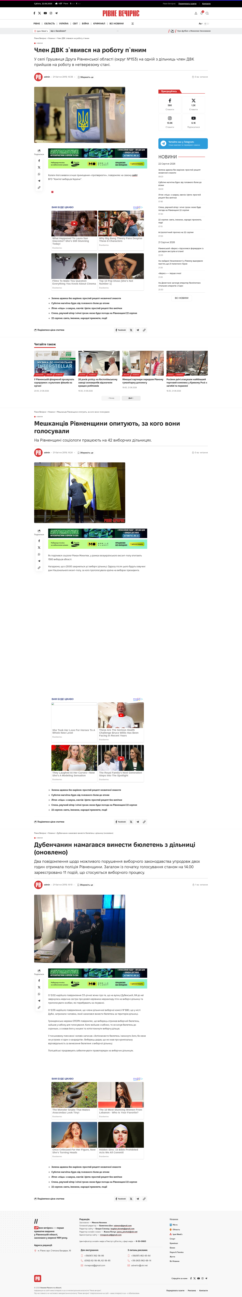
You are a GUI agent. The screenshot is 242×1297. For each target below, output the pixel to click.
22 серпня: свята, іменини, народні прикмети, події (79, 318)
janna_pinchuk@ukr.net (127, 1232)
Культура (39, 374)
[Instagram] (169, 122)
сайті (134, 175)
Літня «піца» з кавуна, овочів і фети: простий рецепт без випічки (86, 308)
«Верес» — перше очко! (169, 273)
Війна (170, 374)
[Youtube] (193, 122)
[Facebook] (169, 104)
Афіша (49, 374)
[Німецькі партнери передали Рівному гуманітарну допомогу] (143, 363)
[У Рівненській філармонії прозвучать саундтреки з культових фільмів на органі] (54, 363)
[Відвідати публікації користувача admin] (38, 77)
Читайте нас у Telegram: (181, 142)
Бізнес (82, 374)
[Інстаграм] (51, 13)
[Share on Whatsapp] (39, 174)
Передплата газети (187, 4)
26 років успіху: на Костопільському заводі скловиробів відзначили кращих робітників (97, 382)
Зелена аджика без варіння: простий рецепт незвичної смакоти (86, 298)
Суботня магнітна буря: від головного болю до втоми (80, 303)
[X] (39, 13)
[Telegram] (56, 13)
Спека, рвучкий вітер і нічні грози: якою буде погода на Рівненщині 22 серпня (94, 313)
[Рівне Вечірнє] (37, 1278)
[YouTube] (45, 13)
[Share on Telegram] (39, 180)
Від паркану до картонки (62, 31)
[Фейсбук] (34, 13)
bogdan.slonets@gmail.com (122, 1229)
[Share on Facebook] (39, 160)
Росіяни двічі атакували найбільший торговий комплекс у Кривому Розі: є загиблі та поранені (187, 382)
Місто (126, 374)
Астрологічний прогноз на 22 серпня (176, 232)
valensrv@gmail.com (123, 1226)
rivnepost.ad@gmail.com (111, 1235)
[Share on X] (39, 167)
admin (47, 77)
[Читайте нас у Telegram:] (163, 143)
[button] (196, 13)
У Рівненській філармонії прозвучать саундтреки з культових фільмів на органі (54, 382)
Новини (40, 43)
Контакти (206, 4)
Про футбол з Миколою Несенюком (194, 31)
